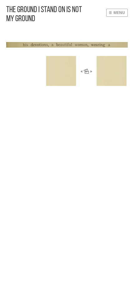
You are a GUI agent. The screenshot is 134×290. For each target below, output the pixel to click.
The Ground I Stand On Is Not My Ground (44, 14)
